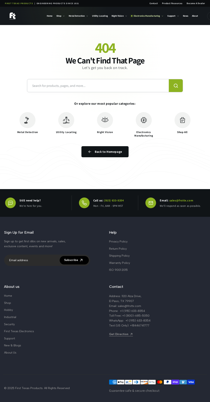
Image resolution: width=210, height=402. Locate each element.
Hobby (8, 310)
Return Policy (118, 248)
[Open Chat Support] (10, 203)
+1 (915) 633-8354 (132, 311)
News (185, 15)
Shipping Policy (119, 255)
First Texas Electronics (19, 331)
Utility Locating (100, 15)
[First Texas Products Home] (23, 16)
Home (50, 15)
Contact (154, 3)
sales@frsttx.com (181, 200)
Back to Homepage (108, 152)
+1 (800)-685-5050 (136, 315)
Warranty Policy (119, 263)
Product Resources (172, 3)
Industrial (10, 317)
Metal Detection (77, 15)
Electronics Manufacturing (147, 15)
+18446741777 (139, 325)
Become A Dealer (196, 3)
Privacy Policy (118, 241)
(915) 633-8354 (114, 200)
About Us (10, 352)
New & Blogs (12, 345)
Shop (59, 15)
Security (9, 324)
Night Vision (118, 15)
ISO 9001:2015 (118, 270)
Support (171, 15)
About (195, 15)
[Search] (176, 85)
